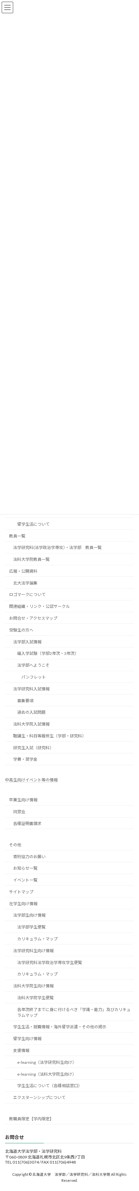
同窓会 (19, 811)
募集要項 (25, 700)
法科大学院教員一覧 (31, 559)
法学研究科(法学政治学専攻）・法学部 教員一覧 (57, 547)
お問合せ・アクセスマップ (33, 618)
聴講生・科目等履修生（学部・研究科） (49, 735)
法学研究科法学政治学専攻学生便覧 (49, 962)
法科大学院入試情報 (31, 724)
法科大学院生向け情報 (33, 985)
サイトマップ (21, 891)
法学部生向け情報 (29, 915)
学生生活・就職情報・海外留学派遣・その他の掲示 (59, 1027)
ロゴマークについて (27, 594)
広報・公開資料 (23, 571)
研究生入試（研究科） (33, 747)
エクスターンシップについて (39, 1097)
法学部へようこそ (33, 665)
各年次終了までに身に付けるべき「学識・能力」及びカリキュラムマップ (74, 1012)
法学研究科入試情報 (31, 688)
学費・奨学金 (25, 759)
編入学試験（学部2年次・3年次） (48, 653)
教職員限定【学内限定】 (31, 1118)
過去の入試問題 (31, 712)
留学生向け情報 (27, 1038)
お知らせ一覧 (25, 868)
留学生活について (33, 524)
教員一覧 (17, 536)
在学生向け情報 (23, 903)
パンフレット (33, 677)
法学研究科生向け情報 (33, 950)
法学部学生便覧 (31, 927)
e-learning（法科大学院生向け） (46, 1074)
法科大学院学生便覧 (35, 997)
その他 (15, 844)
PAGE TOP (129, 1148)
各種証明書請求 (27, 823)
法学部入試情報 (27, 641)
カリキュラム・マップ (37, 938)
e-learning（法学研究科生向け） (46, 1062)
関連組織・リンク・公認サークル (39, 606)
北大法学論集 (25, 583)
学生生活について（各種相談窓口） (49, 1086)
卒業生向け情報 (23, 800)
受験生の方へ (21, 630)
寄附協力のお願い (29, 856)
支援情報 (21, 1050)
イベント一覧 (25, 880)
